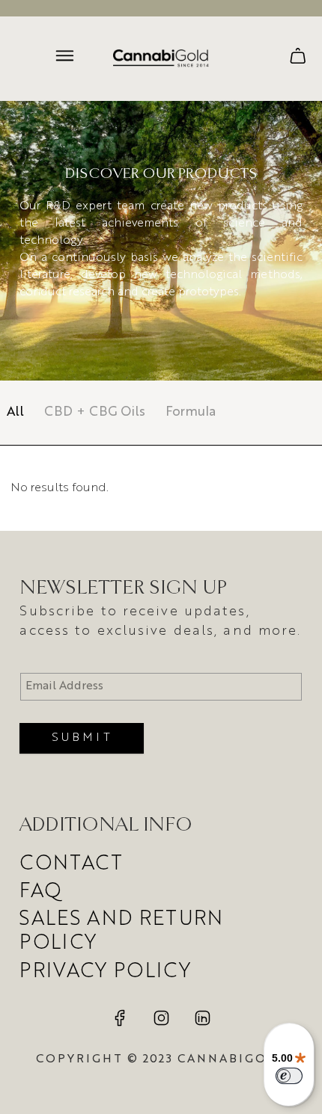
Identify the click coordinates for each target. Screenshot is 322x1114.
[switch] (289, 1076)
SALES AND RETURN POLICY (121, 931)
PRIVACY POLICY (104, 972)
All (15, 412)
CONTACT (71, 864)
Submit (82, 738)
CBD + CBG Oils (94, 412)
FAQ (40, 892)
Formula (190, 412)
